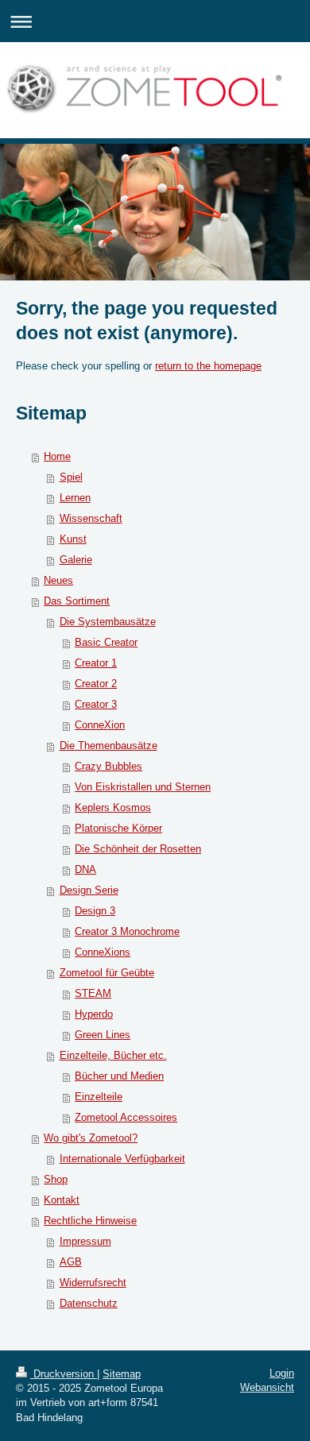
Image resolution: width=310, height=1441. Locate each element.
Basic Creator (106, 642)
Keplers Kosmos (113, 807)
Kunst (73, 539)
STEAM (93, 993)
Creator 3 (96, 704)
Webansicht (267, 1387)
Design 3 (95, 911)
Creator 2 (96, 684)
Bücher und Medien (119, 1076)
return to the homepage (208, 366)
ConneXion (100, 725)
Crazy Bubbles (108, 766)
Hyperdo (94, 1014)
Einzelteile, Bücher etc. (113, 1055)
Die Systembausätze (108, 622)
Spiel (71, 477)
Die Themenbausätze (108, 745)
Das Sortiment (77, 601)
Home (57, 456)
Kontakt (61, 1200)
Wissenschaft (91, 518)
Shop (56, 1179)
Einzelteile (98, 1097)
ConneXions (102, 952)
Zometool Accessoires (126, 1117)
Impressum (85, 1241)
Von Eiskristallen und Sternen (143, 787)
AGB (71, 1262)
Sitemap (122, 1374)
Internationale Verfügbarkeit (122, 1159)
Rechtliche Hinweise (90, 1221)
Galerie (76, 560)
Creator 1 (96, 663)
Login (281, 1373)
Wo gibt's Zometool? (91, 1138)
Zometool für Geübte (107, 973)
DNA (85, 869)
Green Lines (102, 1035)
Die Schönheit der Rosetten (138, 849)
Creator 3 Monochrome (127, 931)
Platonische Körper (118, 828)
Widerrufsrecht (93, 1282)
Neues (58, 580)
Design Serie (89, 890)
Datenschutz (89, 1303)
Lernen (75, 498)
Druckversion (63, 1374)
